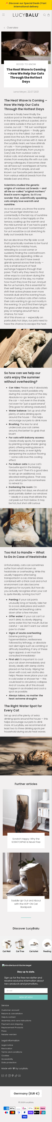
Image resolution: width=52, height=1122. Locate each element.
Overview (12, 27)
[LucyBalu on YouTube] (19, 1076)
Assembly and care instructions (16, 1020)
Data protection (8, 1062)
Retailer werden (9, 1034)
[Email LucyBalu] (2, 1076)
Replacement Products (12, 1027)
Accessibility (7, 1059)
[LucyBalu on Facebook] (6, 1076)
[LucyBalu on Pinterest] (12, 1076)
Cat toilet (33, 951)
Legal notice (7, 1045)
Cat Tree (20, 951)
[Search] (44, 15)
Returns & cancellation (12, 1013)
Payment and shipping (12, 1024)
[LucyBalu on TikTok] (16, 1076)
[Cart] (48, 15)
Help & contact (8, 1017)
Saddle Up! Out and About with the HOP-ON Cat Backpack (26, 904)
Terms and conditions (11, 1052)
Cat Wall (7, 951)
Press (3, 1031)
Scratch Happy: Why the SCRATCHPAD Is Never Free (26, 840)
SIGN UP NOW (26, 997)
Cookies (5, 1055)
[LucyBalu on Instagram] (9, 1076)
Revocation (6, 1048)
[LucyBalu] (26, 15)
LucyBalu (29, 1102)
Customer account (10, 1010)
